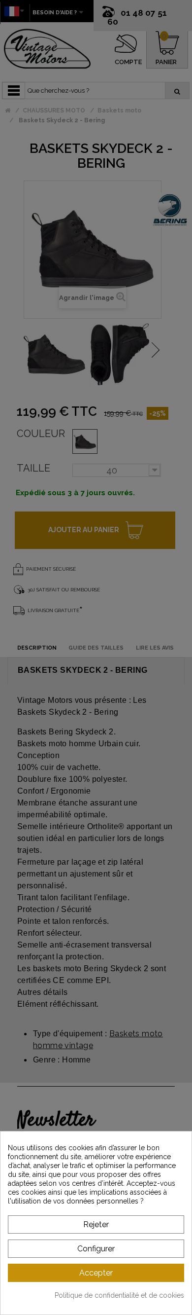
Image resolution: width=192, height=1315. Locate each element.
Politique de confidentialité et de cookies (119, 1295)
